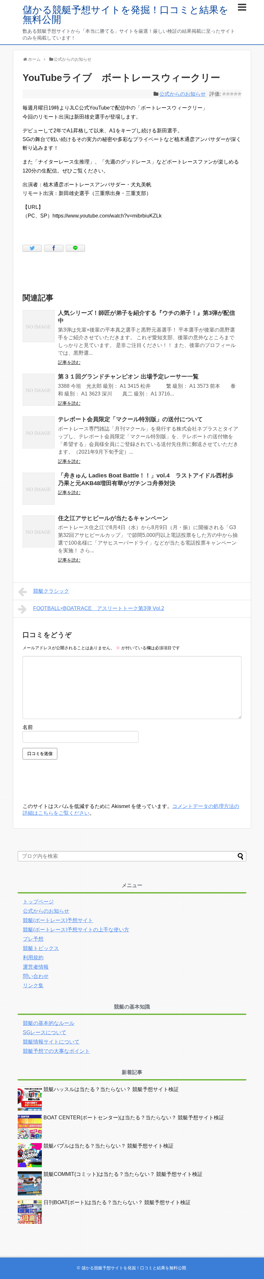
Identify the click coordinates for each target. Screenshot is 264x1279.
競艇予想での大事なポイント (56, 1051)
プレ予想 (33, 939)
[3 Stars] (232, 94)
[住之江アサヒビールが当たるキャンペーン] (39, 531)
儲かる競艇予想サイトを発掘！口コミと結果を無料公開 (126, 14)
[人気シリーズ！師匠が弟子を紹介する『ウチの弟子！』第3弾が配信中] (39, 326)
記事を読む (69, 362)
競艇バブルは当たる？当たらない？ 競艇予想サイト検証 (108, 1146)
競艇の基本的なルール (48, 1023)
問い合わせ (36, 976)
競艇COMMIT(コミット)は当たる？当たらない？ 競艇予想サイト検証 (123, 1174)
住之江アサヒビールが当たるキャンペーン (113, 518)
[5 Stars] (239, 94)
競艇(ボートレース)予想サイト (58, 920)
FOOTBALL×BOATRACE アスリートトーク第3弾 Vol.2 (98, 608)
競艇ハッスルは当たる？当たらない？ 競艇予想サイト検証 (111, 1089)
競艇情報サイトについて (51, 1041)
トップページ (38, 901)
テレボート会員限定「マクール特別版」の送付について (130, 419)
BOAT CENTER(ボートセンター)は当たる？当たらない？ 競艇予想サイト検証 (133, 1117)
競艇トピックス (41, 948)
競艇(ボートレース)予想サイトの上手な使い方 (76, 929)
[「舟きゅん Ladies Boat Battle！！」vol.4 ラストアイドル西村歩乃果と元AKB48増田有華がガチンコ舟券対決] (39, 489)
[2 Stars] (228, 94)
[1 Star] (224, 94)
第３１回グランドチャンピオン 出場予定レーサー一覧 (128, 376)
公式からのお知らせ (182, 94)
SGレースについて (44, 1032)
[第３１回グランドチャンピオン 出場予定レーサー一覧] (39, 390)
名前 (28, 727)
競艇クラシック (51, 591)
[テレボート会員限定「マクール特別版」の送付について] (39, 432)
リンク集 (33, 985)
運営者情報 (36, 967)
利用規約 (33, 957)
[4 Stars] (236, 94)
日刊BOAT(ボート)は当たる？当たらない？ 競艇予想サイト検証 (117, 1202)
